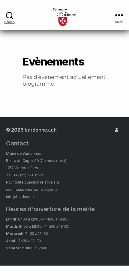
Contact (17, 143)
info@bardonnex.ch (22, 196)
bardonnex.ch (41, 130)
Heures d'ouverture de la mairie (50, 209)
